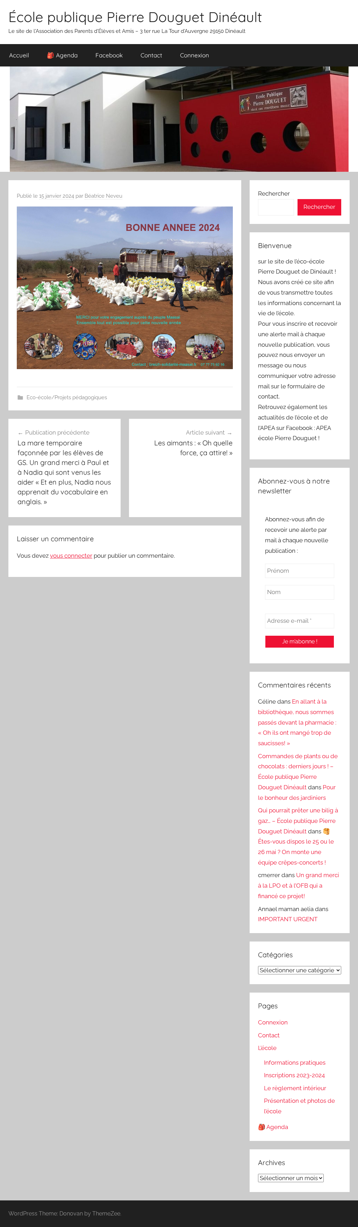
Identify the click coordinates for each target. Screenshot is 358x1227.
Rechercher (274, 193)
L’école (267, 1047)
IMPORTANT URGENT (287, 919)
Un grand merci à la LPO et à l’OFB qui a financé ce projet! (298, 886)
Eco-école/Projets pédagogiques (67, 397)
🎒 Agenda (62, 55)
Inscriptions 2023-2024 (294, 1075)
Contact (151, 55)
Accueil (19, 55)
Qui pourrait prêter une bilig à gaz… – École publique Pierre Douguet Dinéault (298, 821)
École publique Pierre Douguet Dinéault (135, 17)
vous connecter (71, 555)
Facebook (109, 55)
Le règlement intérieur (295, 1088)
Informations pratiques (294, 1062)
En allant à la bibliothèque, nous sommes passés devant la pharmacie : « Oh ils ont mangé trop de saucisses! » (297, 722)
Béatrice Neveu (103, 196)
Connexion (194, 55)
